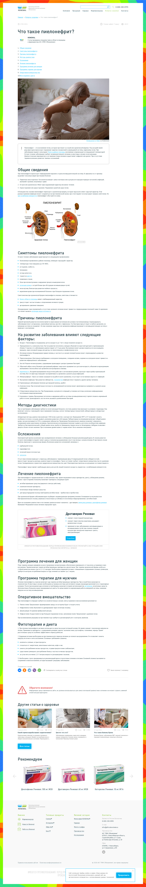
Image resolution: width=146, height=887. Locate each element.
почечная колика (25, 285)
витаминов (88, 586)
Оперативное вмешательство (30, 73)
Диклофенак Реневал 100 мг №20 (37, 789)
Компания (66, 11)
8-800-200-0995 (108, 821)
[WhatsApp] (39, 670)
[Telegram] (29, 670)
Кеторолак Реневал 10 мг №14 (109, 789)
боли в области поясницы (28, 299)
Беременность (24, 372)
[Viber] (34, 670)
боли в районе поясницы (56, 152)
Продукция (76, 11)
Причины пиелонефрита (28, 54)
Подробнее (71, 538)
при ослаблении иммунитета (27, 196)
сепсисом (23, 455)
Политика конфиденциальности (50, 863)
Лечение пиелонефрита (28, 63)
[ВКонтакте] (19, 670)
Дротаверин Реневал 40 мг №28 (73, 789)
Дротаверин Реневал (80, 513)
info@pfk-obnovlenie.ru (110, 827)
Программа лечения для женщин (31, 66)
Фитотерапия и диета (27, 76)
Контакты (124, 11)
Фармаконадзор (97, 11)
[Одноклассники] (24, 670)
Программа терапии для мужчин (31, 69)
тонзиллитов (58, 380)
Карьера (85, 11)
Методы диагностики (27, 57)
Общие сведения (25, 48)
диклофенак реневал (99, 502)
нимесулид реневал (85, 502)
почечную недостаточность (41, 311)
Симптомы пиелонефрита (28, 51)
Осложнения (24, 60)
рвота (29, 276)
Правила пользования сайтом (28, 863)
